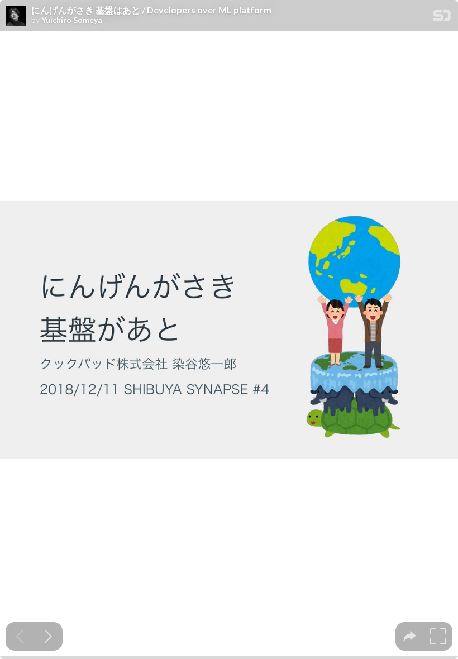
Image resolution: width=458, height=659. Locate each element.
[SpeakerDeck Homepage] (442, 17)
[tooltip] (409, 636)
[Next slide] (48, 636)
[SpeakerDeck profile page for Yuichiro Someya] (16, 16)
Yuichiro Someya (71, 20)
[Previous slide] (19, 636)
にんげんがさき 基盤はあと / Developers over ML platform (151, 10)
